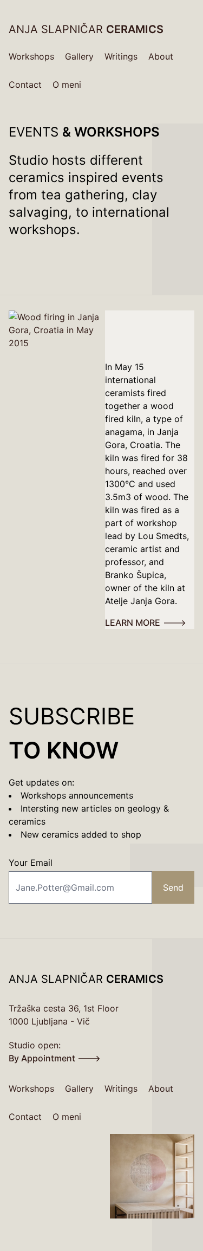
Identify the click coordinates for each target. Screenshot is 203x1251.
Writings (120, 56)
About (160, 56)
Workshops (31, 56)
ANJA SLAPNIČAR (86, 29)
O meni (67, 84)
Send (173, 887)
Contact (25, 84)
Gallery (79, 56)
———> (145, 622)
